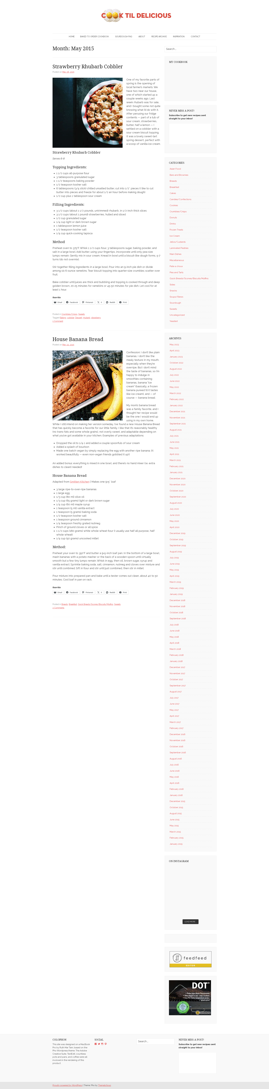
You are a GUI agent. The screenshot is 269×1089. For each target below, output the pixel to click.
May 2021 (174, 448)
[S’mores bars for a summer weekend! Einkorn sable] (179, 885)
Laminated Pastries (179, 248)
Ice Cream (175, 236)
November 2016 (177, 740)
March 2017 (175, 722)
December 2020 (177, 478)
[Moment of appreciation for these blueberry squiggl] (201, 885)
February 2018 (177, 655)
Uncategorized (177, 315)
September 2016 (178, 752)
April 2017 (174, 716)
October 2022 (176, 363)
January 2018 (176, 661)
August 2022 (176, 369)
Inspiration (179, 36)
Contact (195, 36)
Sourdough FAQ (123, 36)
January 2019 (176, 594)
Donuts (173, 217)
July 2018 (174, 624)
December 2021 (177, 411)
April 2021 (174, 454)
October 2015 (176, 807)
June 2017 (174, 704)
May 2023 (174, 344)
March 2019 (175, 582)
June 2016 (175, 771)
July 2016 (174, 764)
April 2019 (174, 576)
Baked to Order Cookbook (94, 36)
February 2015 (176, 838)
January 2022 (176, 405)
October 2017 (176, 679)
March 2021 (175, 460)
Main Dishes (175, 254)
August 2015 (176, 813)
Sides (172, 284)
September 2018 (178, 618)
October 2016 (176, 746)
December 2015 (177, 801)
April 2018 (174, 643)
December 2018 (177, 600)
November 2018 (177, 606)
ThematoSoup (104, 1085)
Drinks (173, 223)
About (141, 36)
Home (72, 36)
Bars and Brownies (179, 175)
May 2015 (174, 825)
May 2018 (174, 637)
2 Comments (58, 608)
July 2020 (174, 509)
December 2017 (177, 667)
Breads (65, 604)
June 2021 (174, 442)
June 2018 (174, 630)
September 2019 (178, 545)
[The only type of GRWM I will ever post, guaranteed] (201, 898)
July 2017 (174, 698)
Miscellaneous (177, 260)
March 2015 (175, 832)
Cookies (174, 205)
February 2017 (176, 728)
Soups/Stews (176, 297)
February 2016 (177, 789)
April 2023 (174, 350)
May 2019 (174, 570)
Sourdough (175, 303)
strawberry (96, 318)
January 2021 (176, 472)
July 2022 (174, 375)
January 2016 (176, 795)
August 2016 (176, 758)
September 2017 (178, 685)
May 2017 (174, 710)
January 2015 (176, 844)
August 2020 (176, 503)
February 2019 (177, 588)
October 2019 (176, 539)
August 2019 (176, 551)
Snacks (173, 290)
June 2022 (175, 381)
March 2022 (175, 393)
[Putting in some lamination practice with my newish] (201, 872)
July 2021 (174, 436)
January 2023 (176, 356)
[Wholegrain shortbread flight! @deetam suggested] (179, 911)
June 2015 (174, 819)
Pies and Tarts (176, 272)
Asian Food (175, 169)
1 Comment (58, 321)
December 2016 (177, 734)
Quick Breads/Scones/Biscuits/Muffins (95, 604)
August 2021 (176, 430)
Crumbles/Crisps (69, 314)
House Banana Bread (78, 339)
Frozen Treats (176, 229)
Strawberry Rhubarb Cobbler (88, 67)
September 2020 (178, 496)
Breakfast (73, 604)
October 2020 (176, 490)
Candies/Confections (180, 199)
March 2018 (175, 649)
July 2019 (174, 557)
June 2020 (175, 515)
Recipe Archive (159, 36)
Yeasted (174, 321)
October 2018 (176, 612)
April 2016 (174, 783)
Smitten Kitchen (79, 481)
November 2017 (177, 673)
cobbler (70, 318)
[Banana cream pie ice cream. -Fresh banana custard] (179, 898)
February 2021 (176, 466)
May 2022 (174, 387)
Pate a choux (176, 266)
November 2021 (177, 417)
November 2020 (177, 484)
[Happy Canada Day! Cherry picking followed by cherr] (201, 911)
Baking (63, 318)
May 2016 (174, 777)
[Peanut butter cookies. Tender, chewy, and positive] (179, 872)
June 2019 (175, 564)
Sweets (81, 314)
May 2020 (174, 521)
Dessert (78, 318)
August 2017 (176, 691)
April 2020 (174, 527)
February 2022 (177, 399)
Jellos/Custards (177, 242)
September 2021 (178, 423)
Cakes (173, 193)
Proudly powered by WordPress (67, 1085)
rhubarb (86, 318)
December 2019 (177, 533)
